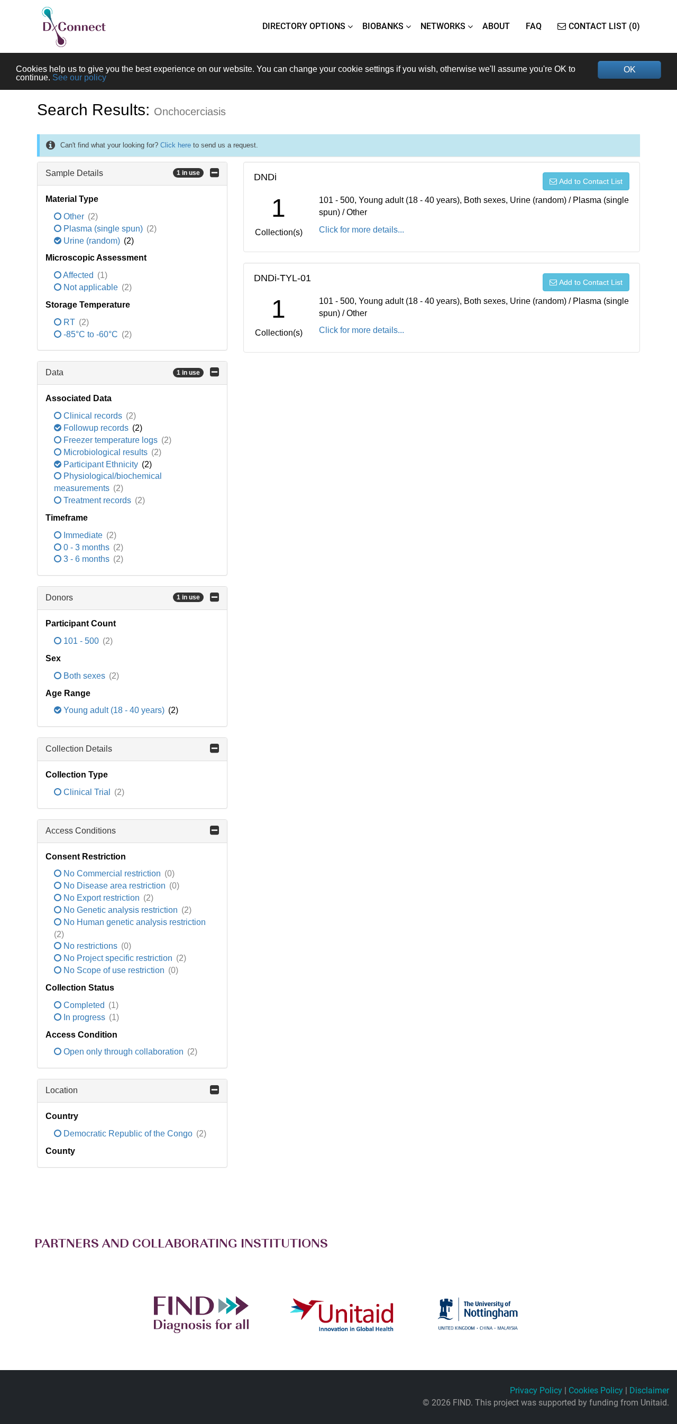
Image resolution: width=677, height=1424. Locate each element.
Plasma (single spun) (103, 228)
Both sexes (84, 675)
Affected (78, 275)
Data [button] (122, 372)
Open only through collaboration (123, 1051)
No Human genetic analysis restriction (133, 922)
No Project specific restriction (118, 958)
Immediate (83, 535)
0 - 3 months (86, 547)
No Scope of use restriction (114, 970)
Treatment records (97, 500)
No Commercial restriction (112, 873)
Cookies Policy (596, 1390)
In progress (84, 1017)
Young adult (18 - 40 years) (114, 710)
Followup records (96, 427)
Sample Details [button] (122, 173)
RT (69, 322)
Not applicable (90, 287)
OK (630, 69)
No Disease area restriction (114, 885)
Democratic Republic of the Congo (128, 1133)
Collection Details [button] (78, 748)
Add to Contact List (591, 181)
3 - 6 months (86, 558)
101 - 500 (81, 640)
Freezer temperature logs (110, 440)
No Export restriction (101, 897)
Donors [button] (122, 597)
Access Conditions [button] (80, 830)
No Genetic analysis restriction (120, 909)
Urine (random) (91, 240)
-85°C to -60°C (90, 334)
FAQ (534, 26)
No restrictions (90, 945)
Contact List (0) (604, 26)
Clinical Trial (87, 792)
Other (73, 216)
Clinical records (92, 415)
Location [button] (61, 1090)
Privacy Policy (536, 1390)
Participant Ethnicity (100, 464)
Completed (84, 1005)
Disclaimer (649, 1390)
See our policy (79, 77)
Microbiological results (105, 452)
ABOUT (496, 26)
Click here (175, 145)
